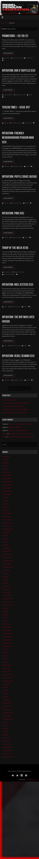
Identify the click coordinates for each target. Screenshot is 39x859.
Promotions (29, 58)
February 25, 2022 (19, 272)
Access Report (8, 53)
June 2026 (5, 463)
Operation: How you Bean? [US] (17, 430)
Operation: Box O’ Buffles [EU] (18, 70)
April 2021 (5, 659)
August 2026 (6, 456)
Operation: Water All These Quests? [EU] (14, 412)
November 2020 (7, 675)
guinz (5, 345)
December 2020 (7, 671)
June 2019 (5, 728)
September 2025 (7, 491)
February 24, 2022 (15, 306)
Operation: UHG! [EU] (14, 427)
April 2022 (5, 621)
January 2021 (6, 668)
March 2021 (5, 662)
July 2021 (5, 649)
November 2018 (7, 751)
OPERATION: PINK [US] (13, 213)
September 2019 (7, 719)
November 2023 (7, 561)
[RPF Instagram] (26, 775)
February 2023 (6, 589)
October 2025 (6, 488)
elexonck (7, 58)
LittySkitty (7, 380)
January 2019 (6, 744)
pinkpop (6, 203)
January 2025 (6, 516)
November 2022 (7, 599)
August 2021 (6, 646)
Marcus (4, 434)
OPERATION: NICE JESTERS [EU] (17, 284)
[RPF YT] (13, 775)
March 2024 (5, 548)
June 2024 (5, 539)
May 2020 (5, 694)
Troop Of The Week (9, 274)
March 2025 (5, 510)
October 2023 (6, 564)
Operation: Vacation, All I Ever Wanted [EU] (15, 409)
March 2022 (5, 624)
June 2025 (5, 501)
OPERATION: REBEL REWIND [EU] (18, 356)
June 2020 (5, 690)
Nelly (4, 437)
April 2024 (5, 545)
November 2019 (7, 713)
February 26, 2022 (18, 166)
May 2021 (5, 656)
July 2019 (5, 725)
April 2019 (5, 735)
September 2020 (7, 681)
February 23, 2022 (18, 380)
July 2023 (5, 573)
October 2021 (6, 640)
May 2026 (5, 466)
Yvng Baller (7, 272)
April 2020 (5, 697)
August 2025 (6, 494)
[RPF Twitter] (17, 775)
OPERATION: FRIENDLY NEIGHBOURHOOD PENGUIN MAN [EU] (18, 137)
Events (30, 94)
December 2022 (7, 596)
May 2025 (5, 504)
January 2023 (6, 592)
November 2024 (7, 523)
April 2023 (5, 583)
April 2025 (5, 507)
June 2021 (5, 652)
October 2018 (6, 754)
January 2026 (6, 478)
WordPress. (34, 779)
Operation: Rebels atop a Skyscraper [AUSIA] (15, 403)
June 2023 (5, 577)
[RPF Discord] (21, 775)
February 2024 (6, 551)
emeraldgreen (8, 94)
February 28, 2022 (17, 58)
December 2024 (7, 520)
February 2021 (6, 665)
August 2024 (6, 532)
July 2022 (5, 611)
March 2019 (5, 738)
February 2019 (6, 741)
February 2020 (6, 703)
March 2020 (5, 700)
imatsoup (7, 166)
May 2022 (5, 618)
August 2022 (6, 608)
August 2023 (6, 570)
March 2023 (5, 586)
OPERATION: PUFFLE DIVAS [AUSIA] (19, 176)
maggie (6, 237)
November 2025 (7, 485)
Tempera (27, 779)
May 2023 (5, 580)
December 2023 (7, 558)
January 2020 (6, 706)
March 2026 (5, 472)
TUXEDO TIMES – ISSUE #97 (16, 107)
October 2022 (6, 602)
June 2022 (5, 614)
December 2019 (7, 709)
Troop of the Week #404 (9, 400)
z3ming (6, 123)
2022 (5, 23)
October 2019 (6, 716)
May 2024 (5, 542)
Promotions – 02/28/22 (15, 36)
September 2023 (7, 567)
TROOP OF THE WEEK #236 (15, 248)
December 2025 (7, 482)
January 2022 (6, 630)
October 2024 (6, 526)
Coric (5, 306)
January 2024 (6, 554)
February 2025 (6, 513)
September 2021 (7, 643)
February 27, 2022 (21, 94)
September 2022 (7, 605)
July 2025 (5, 497)
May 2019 (5, 731)
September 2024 (7, 529)
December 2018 (7, 747)
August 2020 (6, 684)
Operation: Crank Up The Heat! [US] (12, 406)
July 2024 (5, 535)
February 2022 (6, 627)
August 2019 (6, 722)
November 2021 (7, 637)
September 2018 (7, 757)
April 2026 (5, 469)
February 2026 (6, 475)
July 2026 (5, 460)
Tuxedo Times (28, 123)
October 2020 (6, 678)
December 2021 (7, 633)
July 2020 (5, 687)
